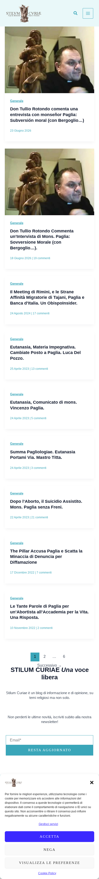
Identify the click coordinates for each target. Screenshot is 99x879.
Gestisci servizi (48, 824)
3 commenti (38, 468)
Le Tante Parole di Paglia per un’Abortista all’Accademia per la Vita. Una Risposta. (49, 612)
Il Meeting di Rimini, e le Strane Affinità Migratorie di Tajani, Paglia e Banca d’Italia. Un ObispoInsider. (47, 297)
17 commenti (41, 313)
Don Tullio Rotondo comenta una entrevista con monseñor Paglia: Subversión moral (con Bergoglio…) (47, 114)
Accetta (49, 836)
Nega (49, 850)
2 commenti (45, 628)
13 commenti (39, 368)
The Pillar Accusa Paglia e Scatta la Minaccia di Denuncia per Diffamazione (46, 556)
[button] (91, 782)
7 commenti (44, 572)
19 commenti (41, 258)
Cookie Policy (47, 873)
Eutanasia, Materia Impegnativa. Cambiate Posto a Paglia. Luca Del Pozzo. (45, 352)
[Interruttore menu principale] (88, 13)
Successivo (49, 665)
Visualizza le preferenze (49, 863)
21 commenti (39, 517)
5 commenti (38, 418)
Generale (16, 101)
